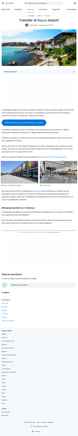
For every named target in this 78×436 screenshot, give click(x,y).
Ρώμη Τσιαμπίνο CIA (7, 362)
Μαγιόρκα (4, 400)
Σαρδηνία (4, 351)
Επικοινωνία (5, 415)
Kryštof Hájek (33, 25)
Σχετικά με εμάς (6, 412)
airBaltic (4, 334)
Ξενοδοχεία (43, 9)
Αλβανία (4, 389)
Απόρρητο (44, 422)
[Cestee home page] (9, 3)
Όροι (38, 422)
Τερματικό (30, 9)
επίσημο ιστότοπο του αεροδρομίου (54, 157)
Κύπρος (4, 396)
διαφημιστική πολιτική (54, 232)
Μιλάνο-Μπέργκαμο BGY (9, 355)
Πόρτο (3, 403)
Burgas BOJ (36, 191)
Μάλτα (3, 379)
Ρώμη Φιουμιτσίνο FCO (8, 348)
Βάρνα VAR (6, 9)
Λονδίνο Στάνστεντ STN (8, 341)
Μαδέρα (4, 376)
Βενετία (4, 383)
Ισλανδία (4, 386)
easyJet (4, 358)
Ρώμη (3, 393)
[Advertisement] (39, 91)
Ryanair (4, 344)
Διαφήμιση (51, 422)
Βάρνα (39, 16)
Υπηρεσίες (56, 9)
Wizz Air (4, 365)
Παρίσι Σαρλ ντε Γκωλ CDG (9, 372)
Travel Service (6, 369)
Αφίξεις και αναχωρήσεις (8, 321)
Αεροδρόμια (31, 16)
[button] (2, 3)
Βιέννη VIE (4, 337)
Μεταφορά (18, 9)
